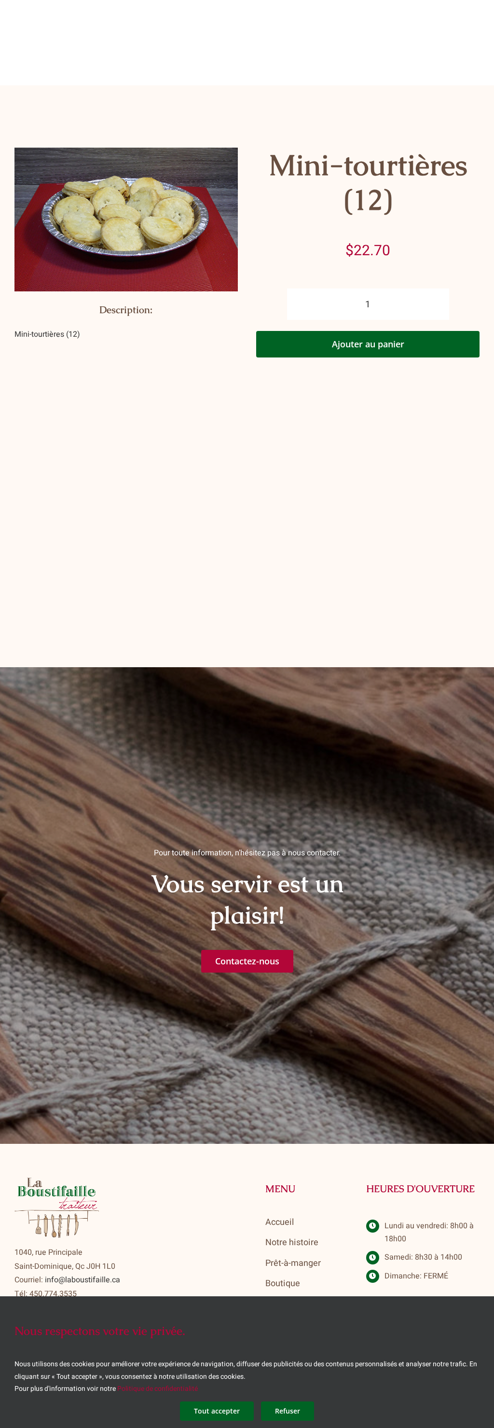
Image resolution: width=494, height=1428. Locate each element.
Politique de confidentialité (157, 1389)
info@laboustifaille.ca (82, 1280)
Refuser (287, 1410)
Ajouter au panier (368, 344)
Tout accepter (217, 1410)
